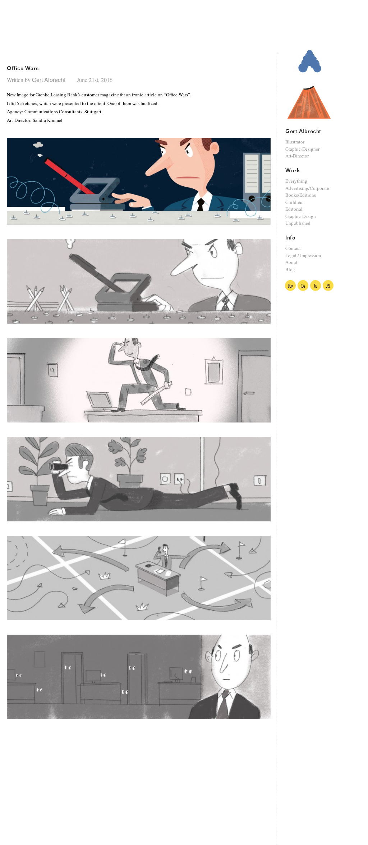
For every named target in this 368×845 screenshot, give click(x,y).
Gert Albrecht (49, 80)
